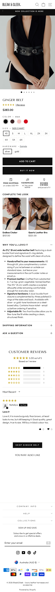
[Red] (26, 121)
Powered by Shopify (27, 589)
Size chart (18, 128)
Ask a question (13, 333)
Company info (27, 506)
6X (21, 139)
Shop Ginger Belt (27, 445)
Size (13, 128)
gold (17, 151)
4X (6, 139)
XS (6, 133)
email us (11, 275)
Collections (27, 520)
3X (46, 133)
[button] (9, 105)
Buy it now (27, 170)
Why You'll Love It (15, 244)
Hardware (15, 146)
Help (26, 513)
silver (7, 151)
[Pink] (19, 121)
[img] (9, 400)
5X (13, 139)
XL (31, 133)
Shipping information (17, 325)
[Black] (6, 121)
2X (38, 133)
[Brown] (12, 121)
